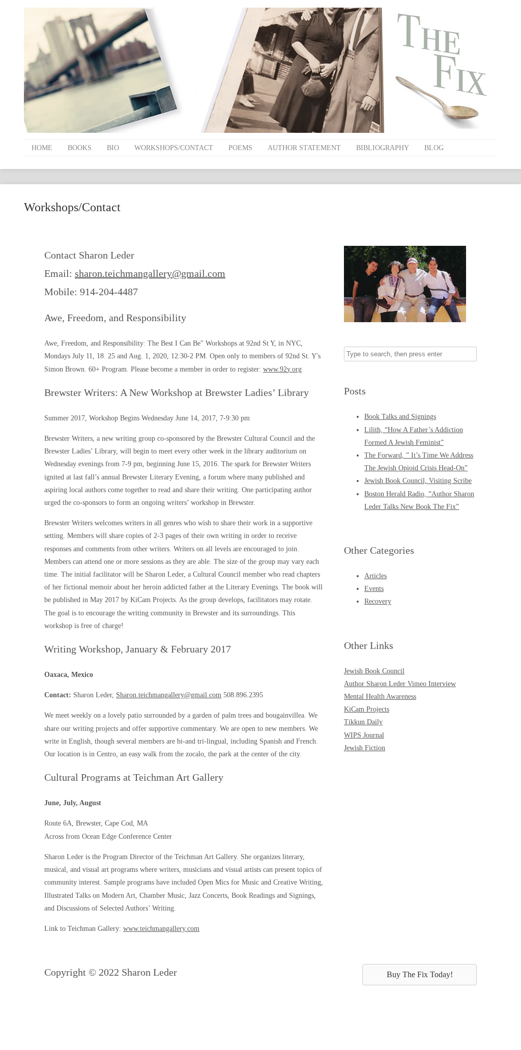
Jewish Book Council (374, 671)
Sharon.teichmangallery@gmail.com (168, 695)
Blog (434, 148)
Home (42, 148)
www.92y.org (282, 369)
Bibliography (382, 148)
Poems (240, 148)
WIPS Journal (364, 735)
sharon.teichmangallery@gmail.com (150, 273)
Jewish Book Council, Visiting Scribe (418, 481)
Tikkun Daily (363, 722)
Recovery (377, 601)
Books (80, 148)
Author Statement (304, 148)
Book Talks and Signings (400, 416)
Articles (375, 576)
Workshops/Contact (173, 148)
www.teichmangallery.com (161, 928)
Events (374, 588)
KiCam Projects (366, 709)
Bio (113, 148)
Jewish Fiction (364, 748)
